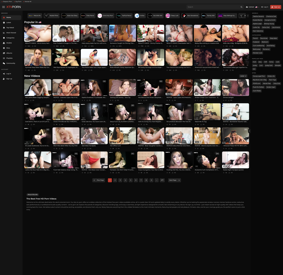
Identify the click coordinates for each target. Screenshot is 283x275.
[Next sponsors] (247, 16)
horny (271, 62)
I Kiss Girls (276, 83)
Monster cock (257, 53)
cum (261, 65)
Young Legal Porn (259, 76)
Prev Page (100, 180)
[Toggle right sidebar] (249, 131)
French (255, 38)
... (156, 180)
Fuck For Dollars (258, 87)
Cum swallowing (258, 45)
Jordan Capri (271, 87)
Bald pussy (256, 49)
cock (277, 62)
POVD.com (256, 83)
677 (162, 180)
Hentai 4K (28, 1)
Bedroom (265, 42)
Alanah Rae (267, 83)
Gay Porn (18, 1)
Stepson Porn (7, 1)
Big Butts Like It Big (259, 80)
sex (254, 69)
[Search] (241, 7)
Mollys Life (271, 76)
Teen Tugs (272, 80)
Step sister (273, 38)
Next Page (172, 180)
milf (265, 62)
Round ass (263, 38)
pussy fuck (268, 65)
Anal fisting (270, 45)
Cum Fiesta (257, 91)
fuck (254, 62)
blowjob (278, 65)
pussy (255, 65)
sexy (260, 62)
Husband (256, 42)
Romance (266, 49)
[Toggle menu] (3, 7)
